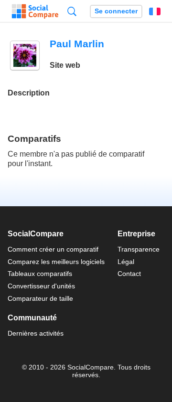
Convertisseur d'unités (41, 286)
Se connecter (116, 11)
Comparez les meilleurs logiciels (56, 261)
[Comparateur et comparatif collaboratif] (35, 11)
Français (155, 11)
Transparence (139, 249)
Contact (129, 273)
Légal (126, 261)
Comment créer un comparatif (53, 249)
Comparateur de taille (40, 298)
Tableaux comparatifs (40, 273)
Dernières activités (36, 333)
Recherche (71, 11)
